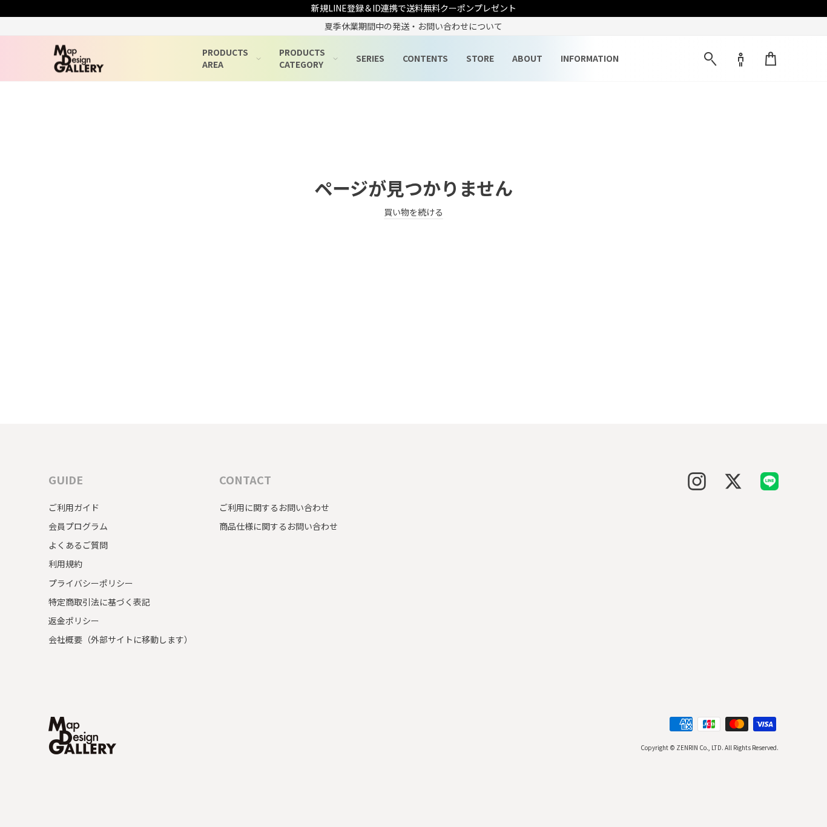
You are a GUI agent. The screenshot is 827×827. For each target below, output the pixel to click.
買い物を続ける (413, 212)
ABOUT (527, 58)
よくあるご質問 (78, 545)
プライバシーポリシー (90, 583)
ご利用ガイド (73, 507)
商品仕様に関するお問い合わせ (278, 526)
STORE (480, 58)
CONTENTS (425, 58)
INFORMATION (590, 58)
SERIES (370, 58)
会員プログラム (78, 526)
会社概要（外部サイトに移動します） (120, 639)
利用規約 (65, 564)
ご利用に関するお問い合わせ (274, 507)
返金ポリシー (73, 620)
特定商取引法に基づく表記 (99, 602)
